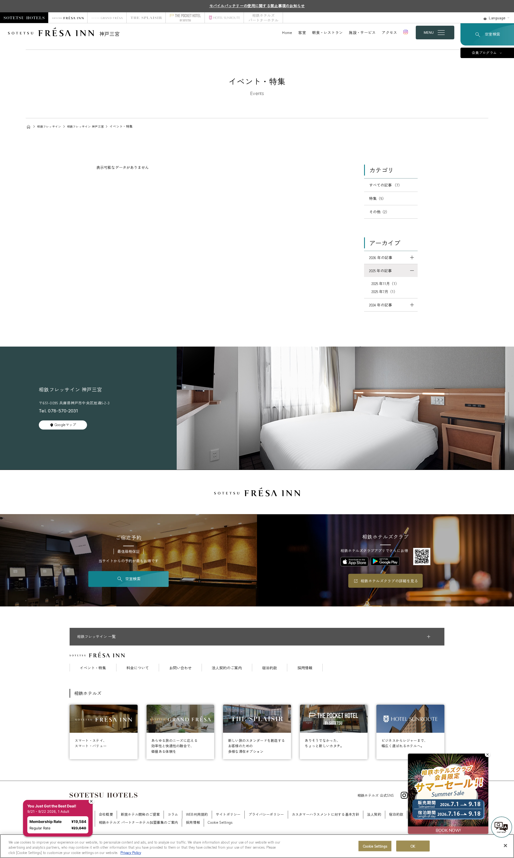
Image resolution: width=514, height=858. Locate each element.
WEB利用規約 (197, 814)
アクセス (389, 32)
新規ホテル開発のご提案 (140, 814)
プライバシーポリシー (266, 814)
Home (287, 32)
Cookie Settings (375, 845)
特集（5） (377, 198)
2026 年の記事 (380, 257)
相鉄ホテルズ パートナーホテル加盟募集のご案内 (138, 822)
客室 (302, 32)
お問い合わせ (180, 668)
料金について (137, 668)
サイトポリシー (228, 814)
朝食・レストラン (327, 32)
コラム (173, 814)
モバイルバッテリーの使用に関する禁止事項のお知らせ (257, 5)
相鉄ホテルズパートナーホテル (263, 18)
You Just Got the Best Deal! (51, 806)
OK (413, 845)
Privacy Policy (130, 852)
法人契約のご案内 (227, 668)
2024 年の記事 (380, 304)
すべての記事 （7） (385, 185)
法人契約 (374, 814)
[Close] (505, 845)
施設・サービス (362, 32)
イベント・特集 (93, 668)
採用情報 (304, 668)
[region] (257, 846)
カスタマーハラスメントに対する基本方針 (325, 814)
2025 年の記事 (380, 270)
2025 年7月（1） (384, 291)
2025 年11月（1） (385, 283)
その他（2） (379, 211)
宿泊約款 (269, 668)
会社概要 (106, 814)
